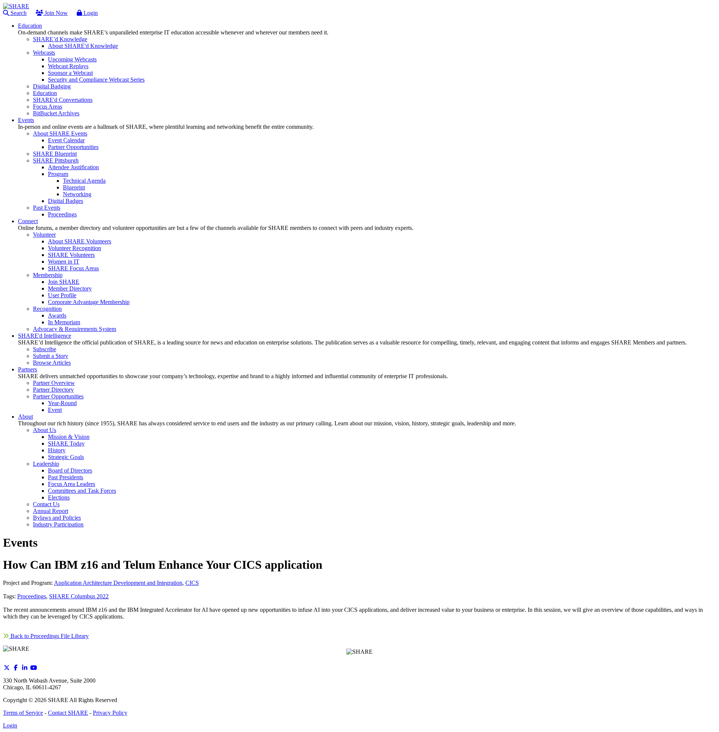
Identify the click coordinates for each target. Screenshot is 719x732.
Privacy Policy (110, 713)
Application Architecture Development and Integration (118, 583)
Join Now (55, 13)
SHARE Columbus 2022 (79, 596)
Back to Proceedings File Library (49, 636)
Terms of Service (23, 713)
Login (90, 13)
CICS (192, 583)
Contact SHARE (68, 713)
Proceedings (31, 596)
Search (18, 13)
